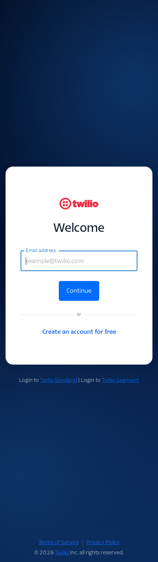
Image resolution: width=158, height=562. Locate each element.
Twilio (62, 552)
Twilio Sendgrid (58, 380)
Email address (41, 250)
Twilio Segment (120, 380)
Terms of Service (59, 542)
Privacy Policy (103, 542)
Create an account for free (79, 332)
